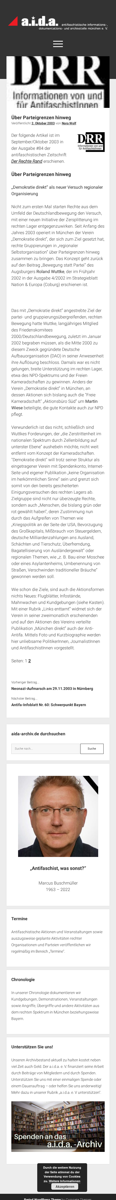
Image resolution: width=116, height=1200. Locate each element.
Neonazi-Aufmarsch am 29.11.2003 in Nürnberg (52, 688)
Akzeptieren (65, 1186)
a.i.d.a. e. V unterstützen (79, 1092)
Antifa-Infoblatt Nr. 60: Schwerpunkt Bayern (48, 705)
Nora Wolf (69, 123)
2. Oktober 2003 (43, 123)
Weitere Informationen (64, 1181)
